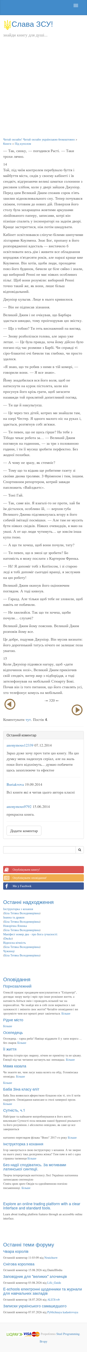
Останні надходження (28, 901)
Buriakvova (15, 784)
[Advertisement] (43, 91)
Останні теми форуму (28, 1244)
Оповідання (16, 979)
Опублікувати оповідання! (30, 878)
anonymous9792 (19, 806)
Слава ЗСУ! (32, 23)
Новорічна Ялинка (15, 926)
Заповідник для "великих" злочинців (35, 1276)
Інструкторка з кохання (18, 909)
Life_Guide (54, 1283)
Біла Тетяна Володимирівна (21, 913)
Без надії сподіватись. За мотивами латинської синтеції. (34, 1166)
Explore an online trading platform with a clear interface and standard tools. (41, 1205)
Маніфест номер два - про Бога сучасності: (30, 934)
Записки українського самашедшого (35, 1305)
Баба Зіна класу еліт (21, 1089)
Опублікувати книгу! (26, 869)
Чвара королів (16, 1251)
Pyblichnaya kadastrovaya (62, 1312)
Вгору (43, 1341)
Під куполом (23, 144)
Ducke (8, 938)
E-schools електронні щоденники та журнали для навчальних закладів (42, 1291)
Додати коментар (24, 830)
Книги (7, 144)
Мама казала (14, 1065)
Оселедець (13, 1032)
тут (28, 719)
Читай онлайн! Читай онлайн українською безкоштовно (39, 139)
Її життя (9, 1049)
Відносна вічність (14, 943)
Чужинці (9, 951)
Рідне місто (13, 1019)
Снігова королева (18, 1263)
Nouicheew (51, 1258)
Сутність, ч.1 (14, 1110)
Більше (65, 1013)
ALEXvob (53, 1299)
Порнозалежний (17, 986)
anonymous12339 (20, 745)
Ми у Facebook (22, 886)
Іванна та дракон (13, 917)
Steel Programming (68, 1334)
